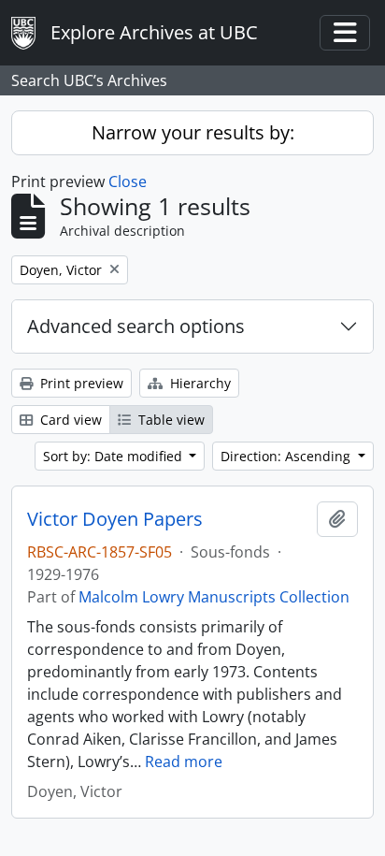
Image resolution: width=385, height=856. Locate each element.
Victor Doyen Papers (115, 519)
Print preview (79, 383)
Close (127, 181)
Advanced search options (136, 326)
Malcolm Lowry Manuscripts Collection (213, 597)
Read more (183, 761)
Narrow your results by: (193, 132)
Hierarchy (198, 383)
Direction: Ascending (287, 456)
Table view (170, 419)
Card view (69, 419)
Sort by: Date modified (114, 456)
